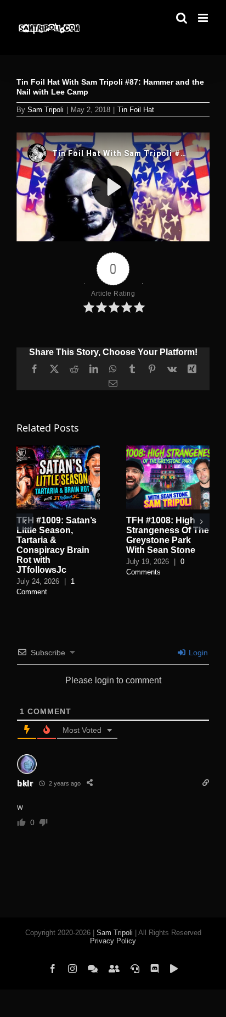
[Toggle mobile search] (181, 18)
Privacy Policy (113, 941)
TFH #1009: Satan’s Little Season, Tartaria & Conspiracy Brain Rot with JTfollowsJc (56, 545)
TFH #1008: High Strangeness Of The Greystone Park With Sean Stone (167, 535)
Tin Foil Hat (135, 110)
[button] (24, 521)
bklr (25, 783)
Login (197, 652)
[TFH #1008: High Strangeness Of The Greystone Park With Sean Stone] (168, 450)
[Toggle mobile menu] (204, 18)
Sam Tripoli (45, 110)
